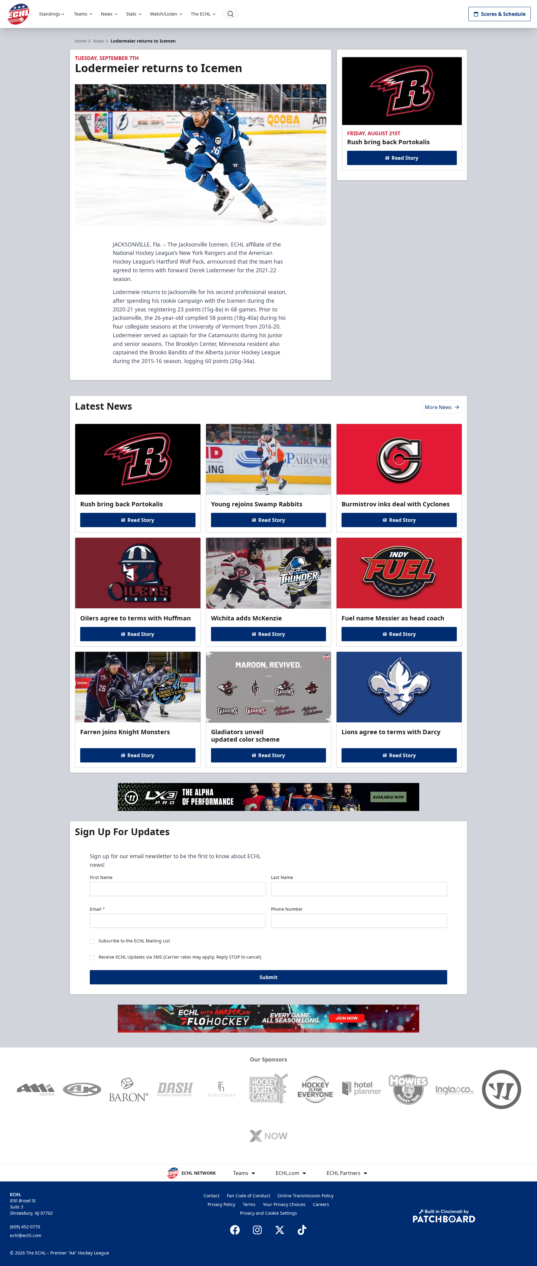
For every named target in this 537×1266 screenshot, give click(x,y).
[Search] (230, 14)
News (106, 14)
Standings (49, 14)
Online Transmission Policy (305, 1196)
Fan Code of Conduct (248, 1196)
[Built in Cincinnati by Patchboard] (444, 1215)
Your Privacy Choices (284, 1204)
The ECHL (200, 14)
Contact (211, 1196)
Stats (131, 14)
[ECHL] (18, 14)
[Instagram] (257, 1230)
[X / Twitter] (279, 1230)
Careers (321, 1204)
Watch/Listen (163, 14)
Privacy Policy (221, 1204)
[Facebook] (235, 1230)
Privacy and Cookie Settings (268, 1213)
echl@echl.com (25, 1235)
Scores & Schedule (503, 14)
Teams (80, 14)
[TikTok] (302, 1230)
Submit (268, 977)
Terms (249, 1204)
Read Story (405, 157)
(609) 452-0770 (25, 1227)
